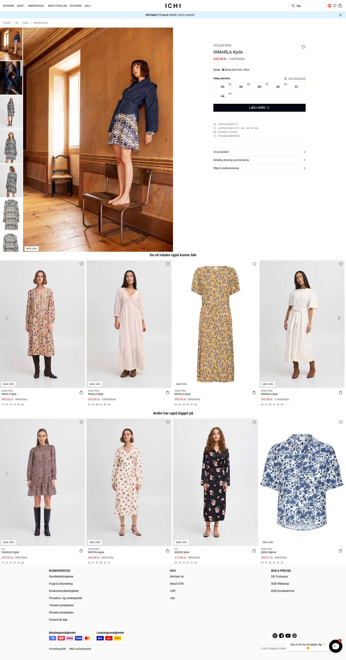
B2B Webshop (280, 583)
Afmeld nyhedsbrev (61, 612)
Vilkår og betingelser (80, 648)
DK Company (279, 576)
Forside (6, 23)
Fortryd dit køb (58, 619)
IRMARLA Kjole (41, 23)
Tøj (16, 23)
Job (172, 598)
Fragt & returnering (61, 583)
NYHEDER (8, 5)
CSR (172, 591)
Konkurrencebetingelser (64, 591)
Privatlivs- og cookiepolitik (65, 598)
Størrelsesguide (297, 78)
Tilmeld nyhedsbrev (61, 605)
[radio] (296, 87)
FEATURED (76, 5)
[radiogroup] (259, 91)
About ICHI (176, 583)
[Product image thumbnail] (11, 43)
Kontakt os (177, 576)
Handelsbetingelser (61, 576)
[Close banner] (340, 15)
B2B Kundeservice (282, 591)
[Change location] (329, 6)
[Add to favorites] (303, 47)
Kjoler (26, 23)
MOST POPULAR (57, 5)
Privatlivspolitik (57, 648)
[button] (259, 152)
